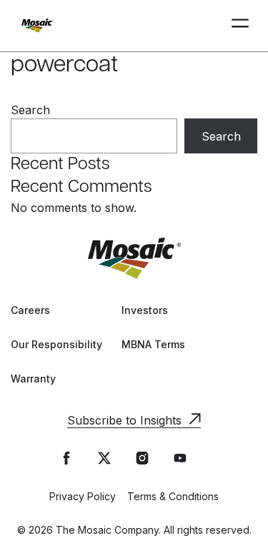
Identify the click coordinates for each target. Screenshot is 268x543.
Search (30, 110)
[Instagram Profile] (142, 458)
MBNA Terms (153, 344)
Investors (144, 310)
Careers (30, 310)
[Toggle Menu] (240, 25)
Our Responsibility (56, 344)
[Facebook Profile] (66, 458)
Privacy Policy (82, 496)
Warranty (33, 378)
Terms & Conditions (173, 496)
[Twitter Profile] (104, 458)
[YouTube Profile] (180, 458)
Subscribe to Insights (124, 420)
